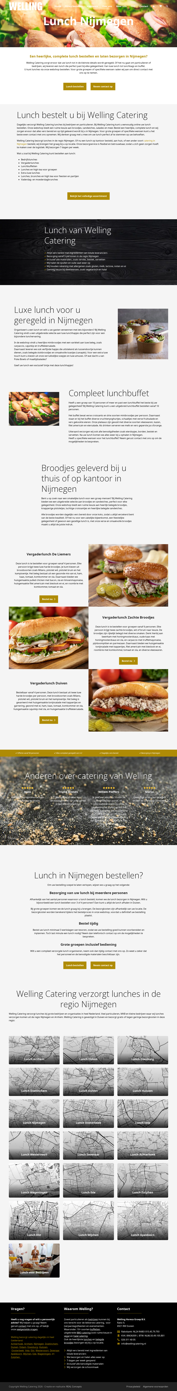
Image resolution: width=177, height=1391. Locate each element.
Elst (32, 1350)
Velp (27, 1350)
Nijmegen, (39, 1343)
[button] (167, 6)
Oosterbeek (17, 1350)
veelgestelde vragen (27, 1329)
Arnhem (28, 1343)
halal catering (80, 1336)
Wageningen (44, 1353)
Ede (34, 1353)
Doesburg (32, 1347)
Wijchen (27, 1353)
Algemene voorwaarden (155, 1386)
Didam (22, 1347)
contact (22, 1326)
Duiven (14, 1347)
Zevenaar (54, 1350)
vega (66, 1336)
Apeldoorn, (17, 1353)
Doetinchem (51, 1343)
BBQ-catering (84, 1332)
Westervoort (42, 1350)
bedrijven (93, 1319)
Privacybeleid (133, 1386)
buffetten (95, 1329)
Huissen (43, 1347)
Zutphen (16, 1357)
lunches (88, 1339)
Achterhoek (17, 1343)
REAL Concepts (74, 1386)
